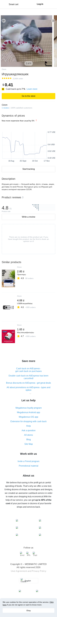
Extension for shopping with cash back (28, 421)
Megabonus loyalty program (29, 408)
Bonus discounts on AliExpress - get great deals (28, 383)
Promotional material (28, 466)
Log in (40, 4)
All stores (28, 435)
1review (5, 108)
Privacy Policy (39, 571)
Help (28, 426)
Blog (28, 439)
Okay (28, 610)
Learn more (32, 89)
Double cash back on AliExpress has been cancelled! (28, 377)
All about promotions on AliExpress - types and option (28, 388)
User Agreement (19, 571)
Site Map (28, 444)
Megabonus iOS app (28, 417)
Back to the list (4, 21)
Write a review (28, 217)
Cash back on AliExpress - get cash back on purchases (28, 369)
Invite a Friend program (28, 461)
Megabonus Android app (28, 412)
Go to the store (28, 96)
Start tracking (28, 169)
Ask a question (29, 430)
